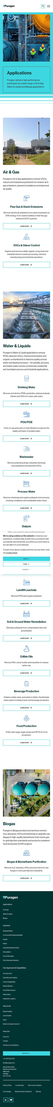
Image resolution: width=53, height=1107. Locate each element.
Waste (5, 943)
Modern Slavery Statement (23, 1091)
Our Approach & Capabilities (14, 968)
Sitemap (38, 1091)
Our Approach (7, 973)
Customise (25, 569)
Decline (25, 564)
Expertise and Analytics (10, 978)
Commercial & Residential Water (13, 935)
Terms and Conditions (35, 1085)
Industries (6, 925)
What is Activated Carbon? (11, 1024)
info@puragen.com (9, 1063)
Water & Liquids (8, 914)
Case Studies (7, 1016)
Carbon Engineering (9, 982)
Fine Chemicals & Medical (10, 960)
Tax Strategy (7, 1091)
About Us (6, 1031)
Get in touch (25, 1053)
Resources (7, 1006)
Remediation (7, 952)
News (5, 1020)
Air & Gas (6, 910)
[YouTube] (11, 1100)
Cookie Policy (19, 1085)
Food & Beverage (8, 956)
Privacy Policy (7, 1085)
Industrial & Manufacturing (11, 948)
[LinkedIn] (5, 1100)
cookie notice (11, 553)
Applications (7, 904)
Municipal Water (8, 931)
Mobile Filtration (8, 986)
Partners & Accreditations (11, 1045)
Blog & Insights (7, 1011)
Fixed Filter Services (9, 990)
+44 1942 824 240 (9, 1059)
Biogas (5, 918)
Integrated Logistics (9, 999)
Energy (5, 939)
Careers (5, 1041)
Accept (25, 559)
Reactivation (7, 994)
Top (50, 1103)
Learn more (24, 226)
